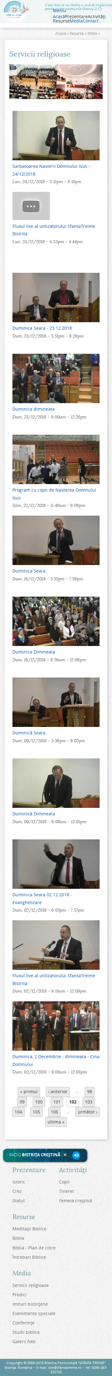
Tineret (66, 1191)
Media (76, 21)
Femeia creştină (75, 1200)
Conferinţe (23, 1323)
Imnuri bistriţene (30, 1304)
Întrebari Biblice (29, 1257)
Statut (18, 1200)
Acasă (59, 16)
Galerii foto (23, 1341)
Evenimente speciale (33, 1313)
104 (18, 1112)
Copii (64, 1182)
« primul (29, 1091)
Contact (91, 21)
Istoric (18, 1182)
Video (92, 33)
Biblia (18, 1238)
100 (39, 1102)
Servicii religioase (30, 1285)
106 (54, 1112)
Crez (17, 1191)
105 (36, 1112)
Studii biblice (26, 1332)
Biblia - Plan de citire (34, 1248)
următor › (87, 1112)
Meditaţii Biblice (29, 1229)
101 (57, 1102)
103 (88, 1102)
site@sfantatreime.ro (65, 1367)
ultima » (56, 1122)
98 (89, 1091)
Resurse (76, 33)
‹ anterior (58, 1091)
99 (22, 1102)
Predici (19, 1295)
